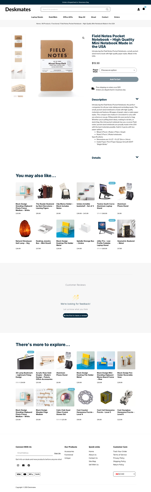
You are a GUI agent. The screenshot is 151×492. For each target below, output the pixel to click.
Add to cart (115, 79)
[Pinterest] (28, 465)
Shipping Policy (119, 461)
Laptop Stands (37, 17)
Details (96, 157)
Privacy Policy (118, 458)
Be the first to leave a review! (75, 315)
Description (99, 99)
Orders (117, 17)
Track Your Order (120, 451)
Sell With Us (94, 464)
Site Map (92, 461)
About (93, 17)
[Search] (107, 9)
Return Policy (118, 464)
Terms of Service (120, 454)
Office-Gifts (68, 17)
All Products (46, 24)
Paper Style (95, 71)
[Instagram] (18, 465)
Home (38, 24)
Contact (105, 17)
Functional (55, 24)
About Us (92, 454)
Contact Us (93, 458)
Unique (67, 458)
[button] (83, 38)
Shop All (82, 17)
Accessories (69, 451)
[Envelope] (23, 465)
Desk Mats (53, 17)
